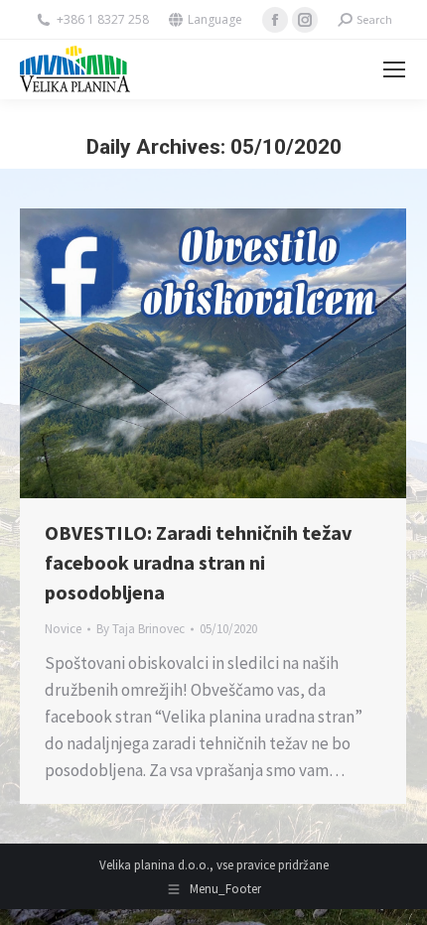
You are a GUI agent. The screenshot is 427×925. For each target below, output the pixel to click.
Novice (63, 628)
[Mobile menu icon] (394, 69)
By (140, 628)
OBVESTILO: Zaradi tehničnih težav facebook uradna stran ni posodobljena (198, 562)
